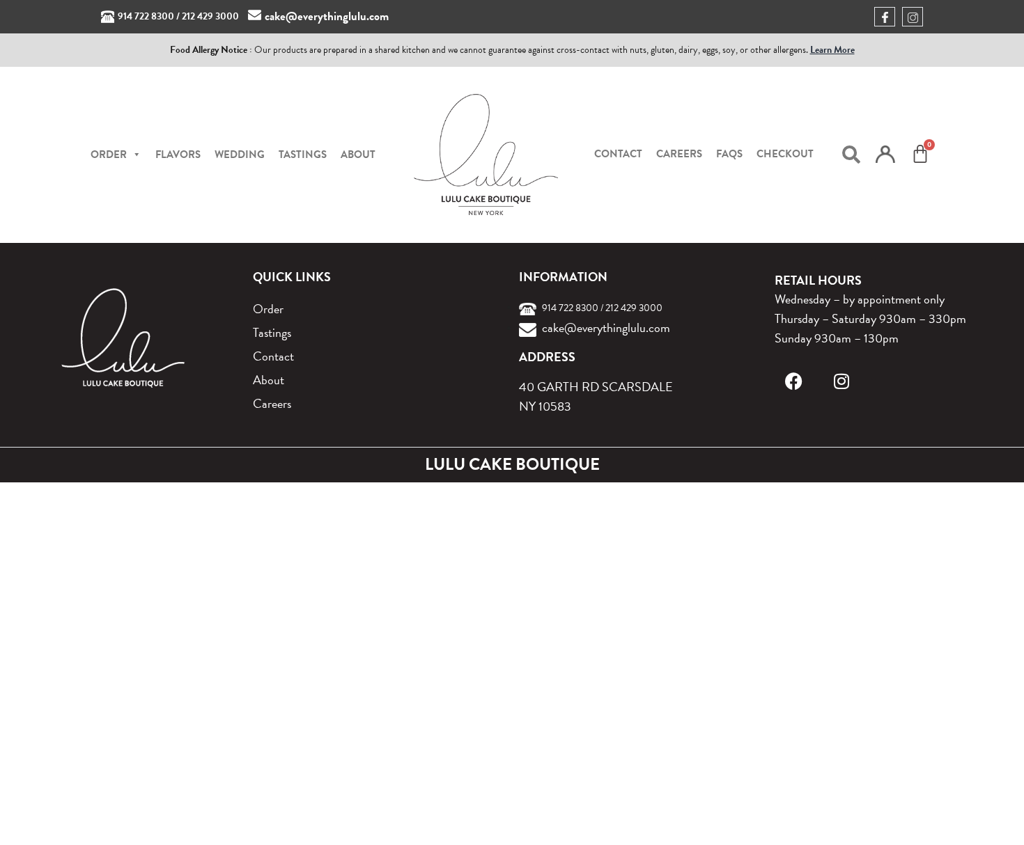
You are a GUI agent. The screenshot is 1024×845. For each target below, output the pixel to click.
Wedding (240, 154)
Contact (618, 153)
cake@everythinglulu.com (327, 16)
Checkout (785, 153)
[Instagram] (841, 381)
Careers (679, 153)
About (358, 154)
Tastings (303, 154)
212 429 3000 (210, 16)
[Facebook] (794, 381)
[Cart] (920, 154)
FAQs (729, 153)
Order (268, 308)
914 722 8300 (146, 16)
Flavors (178, 154)
